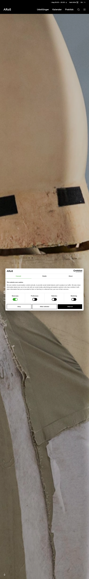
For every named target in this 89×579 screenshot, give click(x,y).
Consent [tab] (18, 276)
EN (85, 2)
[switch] (34, 299)
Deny (19, 306)
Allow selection (44, 306)
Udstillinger (43, 9)
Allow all (70, 306)
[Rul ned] (4, 574)
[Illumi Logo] (7, 9)
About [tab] (70, 276)
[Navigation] (84, 10)
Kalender (57, 9)
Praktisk (69, 9)
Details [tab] (44, 276)
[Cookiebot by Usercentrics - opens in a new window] (74, 271)
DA (82, 2)
